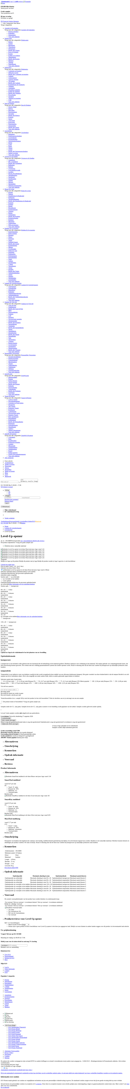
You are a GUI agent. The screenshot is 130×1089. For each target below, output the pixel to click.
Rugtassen (11, 423)
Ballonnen (11, 165)
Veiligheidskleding (14, 273)
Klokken (11, 220)
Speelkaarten (12, 179)
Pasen (10, 146)
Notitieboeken (12, 449)
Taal (7, 490)
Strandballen (12, 336)
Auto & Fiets (12, 305)
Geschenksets (12, 138)
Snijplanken (12, 215)
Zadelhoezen (12, 307)
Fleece (10, 237)
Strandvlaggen (12, 348)
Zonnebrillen (12, 280)
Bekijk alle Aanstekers (15, 163)
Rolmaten (11, 292)
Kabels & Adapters (14, 91)
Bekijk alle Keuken (14, 216)
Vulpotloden (12, 389)
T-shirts (10, 264)
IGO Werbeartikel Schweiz (16, 1042)
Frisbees (10, 314)
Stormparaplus (12, 321)
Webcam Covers (13, 73)
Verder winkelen (9, 518)
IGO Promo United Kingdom (17, 1044)
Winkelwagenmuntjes (14, 185)
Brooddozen (12, 208)
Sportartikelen (12, 324)
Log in (7, 503)
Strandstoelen (12, 333)
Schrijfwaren (8, 374)
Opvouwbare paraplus (15, 319)
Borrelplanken (12, 112)
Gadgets (10, 76)
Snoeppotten (12, 126)
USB (9, 100)
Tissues (10, 363)
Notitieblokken (12, 447)
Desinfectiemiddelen (14, 357)
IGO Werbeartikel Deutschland (17, 1037)
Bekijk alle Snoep (13, 127)
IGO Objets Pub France (15, 1036)
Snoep (10, 119)
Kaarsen (10, 203)
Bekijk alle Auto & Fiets (15, 309)
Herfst (10, 143)
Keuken (10, 204)
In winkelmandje (6, 718)
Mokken (10, 61)
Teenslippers (12, 266)
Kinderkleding (12, 245)
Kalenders (11, 33)
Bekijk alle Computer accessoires (18, 74)
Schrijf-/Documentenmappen (17, 454)
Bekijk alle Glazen (14, 50)
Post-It (10, 451)
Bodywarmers (12, 233)
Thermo (10, 62)
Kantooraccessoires (14, 442)
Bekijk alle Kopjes (14, 59)
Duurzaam (8, 466)
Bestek (10, 206)
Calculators (11, 437)
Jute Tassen (11, 406)
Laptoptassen (12, 411)
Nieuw (7, 468)
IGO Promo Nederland (15, 1048)
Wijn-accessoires (13, 225)
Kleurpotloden (12, 387)
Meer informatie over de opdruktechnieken (22, 584)
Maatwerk (8, 476)
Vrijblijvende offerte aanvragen (10, 724)
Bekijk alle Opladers (14, 93)
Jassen (10, 240)
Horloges (11, 239)
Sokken (10, 261)
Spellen (10, 180)
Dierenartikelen (13, 312)
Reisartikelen (12, 418)
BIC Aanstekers (13, 161)
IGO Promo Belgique (14, 1030)
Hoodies (10, 269)
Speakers (11, 96)
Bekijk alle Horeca (14, 115)
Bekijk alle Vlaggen (14, 350)
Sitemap (7, 1058)
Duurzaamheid (9, 956)
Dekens (10, 194)
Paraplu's (11, 317)
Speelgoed (11, 177)
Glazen (10, 43)
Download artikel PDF (11, 867)
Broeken (11, 235)
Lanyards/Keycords (14, 170)
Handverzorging (13, 358)
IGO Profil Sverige (14, 1032)
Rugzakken (8, 983)
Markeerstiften (12, 377)
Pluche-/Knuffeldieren (15, 173)
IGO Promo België (10, 1025)
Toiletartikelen (12, 365)
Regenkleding (12, 257)
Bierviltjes (11, 110)
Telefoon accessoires (14, 98)
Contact (7, 970)
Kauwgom (11, 122)
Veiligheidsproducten (14, 293)
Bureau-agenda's (13, 31)
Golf (9, 316)
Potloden (11, 386)
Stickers (10, 182)
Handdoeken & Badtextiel (16, 196)
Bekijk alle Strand (13, 334)
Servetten (11, 114)
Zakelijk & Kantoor (10, 434)
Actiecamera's (12, 78)
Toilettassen (11, 367)
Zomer (10, 150)
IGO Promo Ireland (14, 1039)
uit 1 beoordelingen (32, 541)
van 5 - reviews (12, 1)
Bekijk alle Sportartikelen (16, 328)
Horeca (10, 108)
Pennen (10, 379)
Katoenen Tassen (13, 408)
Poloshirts (11, 252)
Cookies (7, 1056)
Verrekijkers (12, 339)
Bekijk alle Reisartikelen (15, 422)
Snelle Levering (13, 153)
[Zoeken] (19, 482)
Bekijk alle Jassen (13, 244)
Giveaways (11, 168)
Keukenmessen (13, 209)
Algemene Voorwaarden (12, 1051)
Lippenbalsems (12, 360)
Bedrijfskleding (13, 232)
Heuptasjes (11, 405)
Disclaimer (8, 1054)
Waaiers (10, 276)
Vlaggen (11, 341)
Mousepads (11, 446)
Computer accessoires (14, 71)
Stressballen (12, 184)
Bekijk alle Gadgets (14, 83)
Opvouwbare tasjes (14, 413)
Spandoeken (12, 346)
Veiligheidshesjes (13, 295)
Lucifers (10, 172)
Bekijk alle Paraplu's (14, 322)
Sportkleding (12, 262)
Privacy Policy (9, 1053)
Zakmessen (11, 298)
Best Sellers (28, 521)
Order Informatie (10, 969)
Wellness (11, 369)
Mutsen (10, 247)
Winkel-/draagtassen (14, 430)
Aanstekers (11, 160)
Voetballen (11, 326)
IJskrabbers (11, 290)
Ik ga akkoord (5, 1087)
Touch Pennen (12, 382)
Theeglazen (11, 47)
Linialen (10, 444)
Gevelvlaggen (12, 345)
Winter (10, 148)
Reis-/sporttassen (13, 417)
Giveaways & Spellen (11, 156)
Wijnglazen (11, 49)
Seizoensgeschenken (14, 141)
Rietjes (10, 213)
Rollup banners (13, 452)
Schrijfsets (11, 393)
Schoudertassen (13, 425)
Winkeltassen (8, 1002)
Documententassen (14, 401)
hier (128, 1084)
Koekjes (10, 117)
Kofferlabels (12, 420)
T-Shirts (7, 986)
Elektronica (8, 67)
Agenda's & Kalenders (11, 28)
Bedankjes (11, 134)
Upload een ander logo (7, 564)
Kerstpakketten (12, 139)
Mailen (23, 523)
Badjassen (11, 197)
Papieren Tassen (13, 415)
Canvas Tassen (12, 399)
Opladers (11, 86)
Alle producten (9, 458)
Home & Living (9, 189)
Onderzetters (12, 223)
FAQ (6, 475)
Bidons (10, 42)
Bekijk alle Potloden (14, 391)
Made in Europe (10, 471)
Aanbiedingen (9, 463)
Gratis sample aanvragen (8, 720)
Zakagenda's (12, 35)
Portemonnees (12, 256)
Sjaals (10, 259)
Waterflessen (12, 64)
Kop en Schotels (13, 52)
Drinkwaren (8, 38)
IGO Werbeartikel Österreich (17, 1027)
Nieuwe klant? (9, 501)
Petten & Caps (12, 250)
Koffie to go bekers (14, 55)
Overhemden (12, 249)
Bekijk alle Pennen (14, 384)
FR (9, 492)
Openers (10, 211)
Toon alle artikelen (14, 37)
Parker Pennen (12, 381)
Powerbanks (12, 95)
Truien (10, 268)
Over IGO (8, 954)
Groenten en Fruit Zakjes (15, 403)
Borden (10, 192)
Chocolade (11, 120)
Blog (6, 473)
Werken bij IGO (9, 958)
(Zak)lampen (12, 286)
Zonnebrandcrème (13, 370)
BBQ (10, 310)
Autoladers (11, 88)
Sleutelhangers (12, 175)
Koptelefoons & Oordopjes (16, 84)
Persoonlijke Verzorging (12, 353)
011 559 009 (4, 523)
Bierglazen (11, 45)
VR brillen (11, 81)
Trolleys (10, 428)
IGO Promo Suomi (14, 1041)
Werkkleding (12, 278)
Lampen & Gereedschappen (13, 283)
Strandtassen (12, 427)
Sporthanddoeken (13, 199)
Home (6, 526)
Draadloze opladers (14, 90)
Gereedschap (12, 288)
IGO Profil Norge (13, 1046)
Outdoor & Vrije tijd (11, 302)
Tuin (9, 338)
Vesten (10, 274)
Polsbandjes (12, 254)
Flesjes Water (12, 107)
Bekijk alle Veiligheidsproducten (18, 297)
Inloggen (7, 495)
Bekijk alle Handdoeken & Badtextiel (19, 201)
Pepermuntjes (12, 124)
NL (9, 494)
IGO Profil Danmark (14, 1034)
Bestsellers (8, 469)
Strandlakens (12, 331)
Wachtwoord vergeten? (11, 499)
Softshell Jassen (13, 242)
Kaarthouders (12, 440)
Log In (7, 967)
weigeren (38, 1084)
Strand (10, 329)
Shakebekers (12, 57)
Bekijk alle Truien (13, 271)
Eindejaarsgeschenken (15, 136)
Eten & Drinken (9, 103)
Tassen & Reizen (10, 396)
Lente (10, 144)
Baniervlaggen (12, 343)
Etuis (9, 439)
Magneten (11, 221)
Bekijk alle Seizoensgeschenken (18, 151)
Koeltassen (11, 410)
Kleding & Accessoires (11, 228)
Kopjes (10, 54)
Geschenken (8, 131)
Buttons (10, 167)
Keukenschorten (13, 218)
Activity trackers (13, 79)
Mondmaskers (12, 362)
